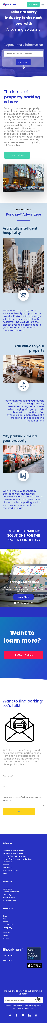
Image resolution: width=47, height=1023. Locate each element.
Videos (5, 922)
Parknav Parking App (11, 870)
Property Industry (9, 900)
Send (19, 811)
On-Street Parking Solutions (13, 850)
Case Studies (8, 924)
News (5, 916)
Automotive (7, 862)
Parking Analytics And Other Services (17, 859)
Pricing (5, 873)
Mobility (6, 865)
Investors (7, 960)
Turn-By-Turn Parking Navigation (16, 856)
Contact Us (8, 955)
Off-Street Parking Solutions (13, 853)
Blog (4, 919)
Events (5, 935)
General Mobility (9, 897)
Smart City (7, 895)
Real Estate (7, 867)
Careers (6, 938)
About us (6, 932)
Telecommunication (11, 892)
